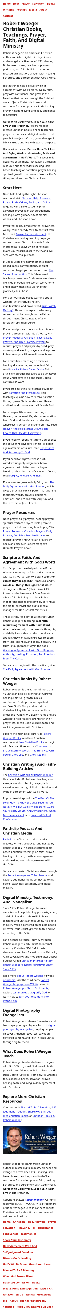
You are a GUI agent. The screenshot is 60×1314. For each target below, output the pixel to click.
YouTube (8, 1306)
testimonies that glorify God (30, 992)
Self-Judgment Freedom (18, 1252)
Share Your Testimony (17, 1240)
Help (16, 3)
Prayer (25, 3)
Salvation (38, 3)
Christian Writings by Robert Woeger (30, 775)
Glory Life (17, 754)
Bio (5, 1300)
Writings (8, 9)
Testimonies (28, 1234)
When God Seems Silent (18, 1276)
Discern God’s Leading (17, 1258)
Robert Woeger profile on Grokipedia (25, 988)
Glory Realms (38, 754)
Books (51, 3)
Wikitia (30, 1294)
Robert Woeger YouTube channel (28, 875)
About (43, 9)
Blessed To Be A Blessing (35, 1107)
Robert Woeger (34, 1199)
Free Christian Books (31, 742)
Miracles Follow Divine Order (26, 369)
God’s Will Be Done (15, 1264)
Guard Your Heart (40, 1264)
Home (7, 3)
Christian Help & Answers (29, 1222)
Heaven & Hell (27, 1228)
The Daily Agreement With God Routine (26, 669)
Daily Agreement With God (20, 1246)
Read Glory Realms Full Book (34, 1306)
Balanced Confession (16, 1282)
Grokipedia (44, 1294)
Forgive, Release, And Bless (25, 475)
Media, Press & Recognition (20, 1288)
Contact (8, 15)
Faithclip (8, 839)
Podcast (21, 9)
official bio (9, 980)
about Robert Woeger (30, 975)
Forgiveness (10, 1234)
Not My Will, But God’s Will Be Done (24, 806)
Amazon (8, 1294)
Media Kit (46, 1288)
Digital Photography (33, 1300)
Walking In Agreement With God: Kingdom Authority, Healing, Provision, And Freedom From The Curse (29, 654)
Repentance (45, 1228)
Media (33, 9)
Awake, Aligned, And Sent (31, 234)
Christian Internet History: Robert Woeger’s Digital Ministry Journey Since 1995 (28, 965)
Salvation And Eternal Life (24, 393)
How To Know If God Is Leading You (31, 802)
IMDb (19, 1294)
